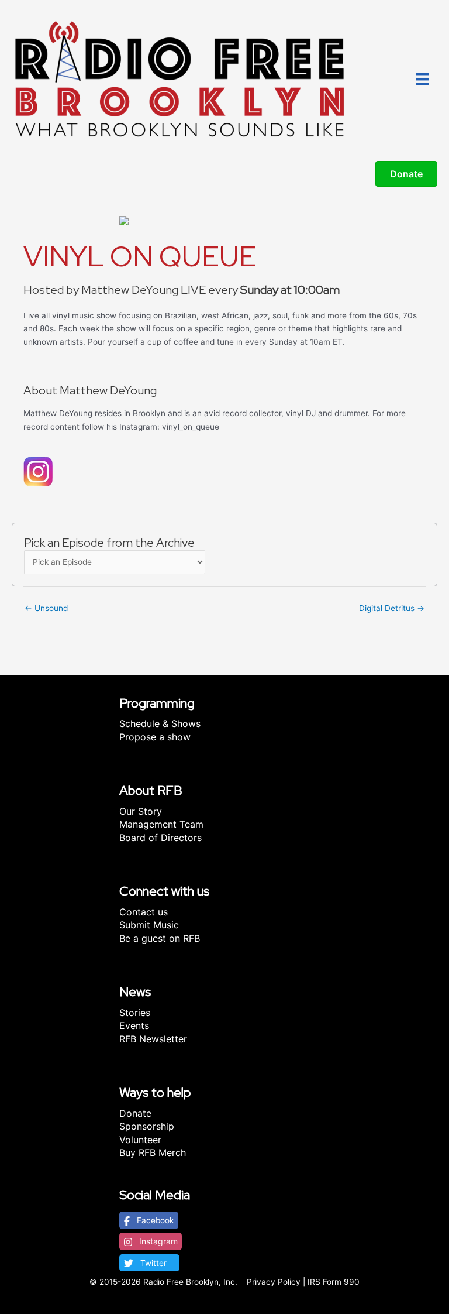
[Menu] (422, 79)
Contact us (143, 912)
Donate (135, 1113)
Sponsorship (146, 1126)
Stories (134, 1012)
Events (134, 1025)
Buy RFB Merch (152, 1152)
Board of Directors (160, 837)
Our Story (140, 811)
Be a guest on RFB (159, 938)
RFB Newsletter (153, 1039)
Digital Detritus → (391, 608)
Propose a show (155, 737)
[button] (148, 1220)
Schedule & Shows (160, 723)
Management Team (161, 824)
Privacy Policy (274, 1281)
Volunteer (140, 1139)
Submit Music (149, 925)
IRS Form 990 (334, 1281)
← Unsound (46, 608)
